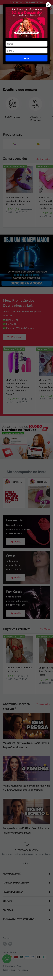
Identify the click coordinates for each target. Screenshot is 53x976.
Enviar (26, 58)
